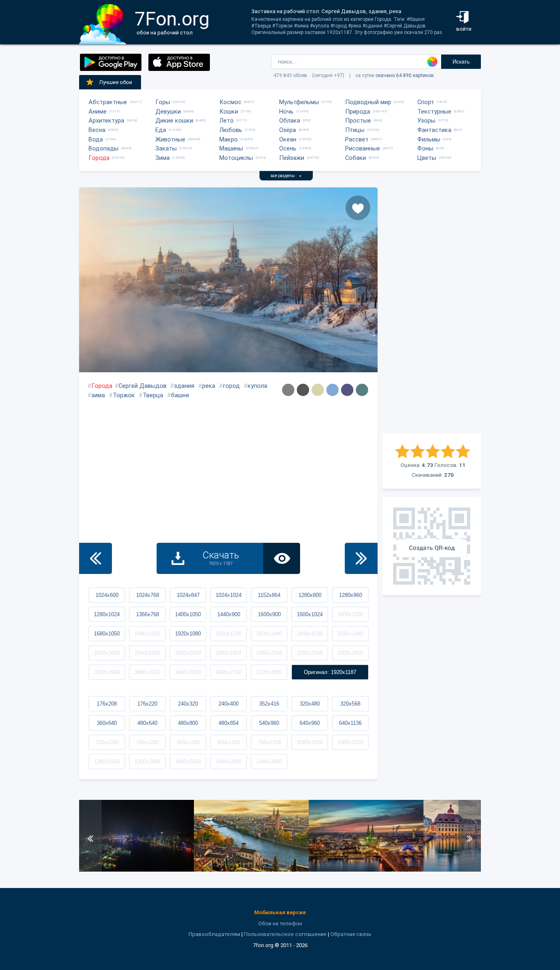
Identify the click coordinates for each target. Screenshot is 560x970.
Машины (231, 148)
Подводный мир (368, 102)
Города (99, 158)
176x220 (147, 704)
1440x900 (228, 614)
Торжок (124, 395)
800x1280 (188, 742)
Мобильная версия (280, 912)
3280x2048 (107, 672)
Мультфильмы (299, 102)
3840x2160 (147, 672)
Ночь (286, 111)
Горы (162, 102)
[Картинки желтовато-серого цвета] (318, 390)
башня (180, 395)
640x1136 (350, 723)
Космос (230, 102)
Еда (160, 130)
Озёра (287, 130)
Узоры (426, 120)
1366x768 (147, 614)
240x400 (229, 704)
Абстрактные (108, 102)
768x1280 (147, 742)
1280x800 (309, 595)
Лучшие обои (115, 82)
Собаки (355, 158)
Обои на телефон (280, 923)
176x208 (107, 704)
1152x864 (269, 595)
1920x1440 (269, 634)
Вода (96, 139)
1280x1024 (107, 614)
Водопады (103, 148)
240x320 (188, 704)
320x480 (310, 704)
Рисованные (362, 148)
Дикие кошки (174, 120)
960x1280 (228, 742)
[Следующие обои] (361, 558)
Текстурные (434, 111)
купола (257, 385)
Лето (226, 120)
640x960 (310, 723)
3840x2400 (188, 672)
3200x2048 (310, 653)
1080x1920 (310, 742)
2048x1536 (310, 634)
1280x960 (350, 595)
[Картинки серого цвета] (288, 390)
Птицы (354, 130)
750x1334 (269, 742)
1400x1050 (188, 614)
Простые (358, 120)
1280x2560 (107, 761)
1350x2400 (147, 761)
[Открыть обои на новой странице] (281, 558)
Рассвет (357, 139)
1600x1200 (350, 614)
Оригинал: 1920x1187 (330, 672)
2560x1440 (350, 634)
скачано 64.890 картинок (405, 75)
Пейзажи (291, 158)
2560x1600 (107, 653)
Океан (287, 139)
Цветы (426, 158)
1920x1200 (228, 634)
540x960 (269, 723)
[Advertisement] (431, 310)
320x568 (350, 704)
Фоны (425, 148)
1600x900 (269, 614)
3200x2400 (350, 653)
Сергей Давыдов (142, 385)
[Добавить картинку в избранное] (358, 208)
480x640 (147, 723)
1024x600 (107, 595)
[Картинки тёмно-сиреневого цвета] (347, 390)
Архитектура (106, 120)
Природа (357, 111)
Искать (461, 62)
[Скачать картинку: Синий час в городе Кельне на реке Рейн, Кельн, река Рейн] (366, 870)
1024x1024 (228, 595)
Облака (289, 120)
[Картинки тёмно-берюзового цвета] (362, 390)
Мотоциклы (236, 158)
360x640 (107, 723)
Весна (97, 130)
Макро (228, 139)
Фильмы (428, 139)
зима (98, 395)
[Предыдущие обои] (95, 558)
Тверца (153, 395)
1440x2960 (269, 761)
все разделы (286, 175)
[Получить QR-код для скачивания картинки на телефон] (431, 546)
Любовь (230, 130)
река (208, 385)
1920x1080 (188, 634)
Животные (170, 139)
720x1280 (107, 742)
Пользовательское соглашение (285, 934)
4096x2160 (228, 672)
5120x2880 (269, 672)
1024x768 (147, 595)
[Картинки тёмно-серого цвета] (303, 390)
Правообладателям (214, 934)
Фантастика (434, 130)
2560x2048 (269, 653)
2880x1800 (228, 653)
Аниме (98, 111)
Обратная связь (350, 934)
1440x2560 (188, 761)
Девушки (168, 111)
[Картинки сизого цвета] (332, 390)
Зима (162, 158)
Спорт (425, 102)
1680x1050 (107, 634)
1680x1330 (147, 634)
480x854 (229, 723)
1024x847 (188, 595)
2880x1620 (188, 653)
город (231, 385)
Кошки (228, 111)
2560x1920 (147, 653)
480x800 (188, 723)
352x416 (269, 704)
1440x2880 (228, 761)
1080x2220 (350, 742)
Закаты (166, 148)
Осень (287, 148)
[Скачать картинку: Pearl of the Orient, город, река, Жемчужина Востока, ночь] (136, 870)
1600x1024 (310, 614)
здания (184, 385)
